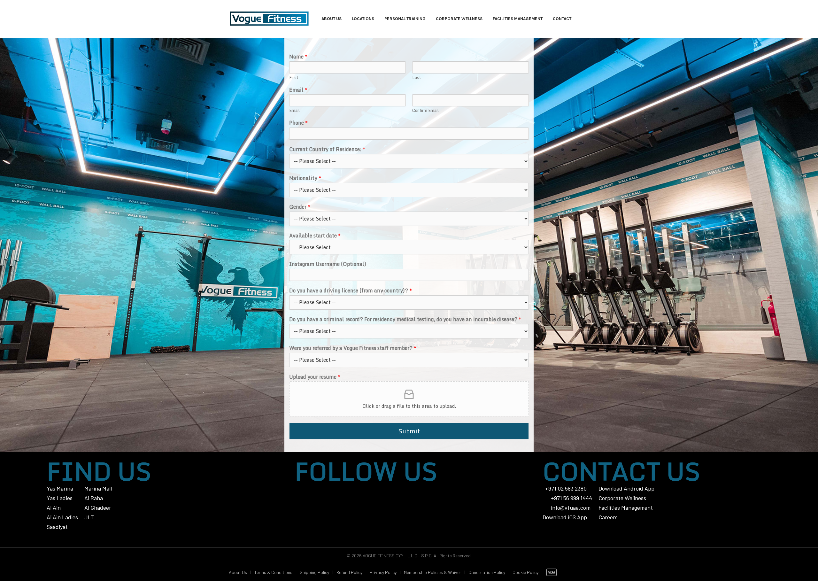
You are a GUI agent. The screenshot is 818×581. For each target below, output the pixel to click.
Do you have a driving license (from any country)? (350, 290)
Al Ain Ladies (62, 517)
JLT (89, 517)
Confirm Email (425, 110)
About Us (238, 572)
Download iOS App (565, 517)
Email (298, 90)
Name (298, 56)
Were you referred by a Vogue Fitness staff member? (352, 348)
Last (416, 77)
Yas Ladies (60, 497)
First (293, 77)
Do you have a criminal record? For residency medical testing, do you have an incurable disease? (405, 319)
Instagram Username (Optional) (327, 264)
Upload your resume (314, 377)
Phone (298, 123)
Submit (409, 431)
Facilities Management (625, 507)
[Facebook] (326, 488)
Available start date (315, 235)
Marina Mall (98, 488)
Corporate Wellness (622, 497)
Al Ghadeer (97, 507)
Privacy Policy (383, 572)
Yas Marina (60, 488)
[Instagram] (301, 488)
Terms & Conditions (273, 572)
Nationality (305, 178)
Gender (299, 207)
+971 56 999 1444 (571, 497)
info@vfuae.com (570, 507)
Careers (608, 517)
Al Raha (93, 497)
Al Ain (54, 507)
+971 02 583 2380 (566, 488)
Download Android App (626, 488)
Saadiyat (57, 526)
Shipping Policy (314, 572)
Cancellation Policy (486, 572)
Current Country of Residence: (327, 149)
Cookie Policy (525, 572)
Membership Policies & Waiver (432, 572)
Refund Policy (349, 572)
